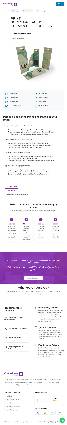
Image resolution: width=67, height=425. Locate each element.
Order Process (12, 186)
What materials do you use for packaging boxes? (14, 347)
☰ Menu (60, 4)
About (41, 422)
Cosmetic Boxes (27, 11)
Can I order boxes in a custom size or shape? (15, 329)
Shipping (53, 422)
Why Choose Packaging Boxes (17, 194)
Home (4, 11)
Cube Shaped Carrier (12, 399)
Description (11, 190)
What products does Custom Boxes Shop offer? (13, 318)
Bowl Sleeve (9, 396)
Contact (59, 422)
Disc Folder (9, 403)
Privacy (46, 422)
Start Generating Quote (22, 33)
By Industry (15, 11)
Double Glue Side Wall (12, 406)
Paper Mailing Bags (11, 410)
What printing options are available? (12, 338)
